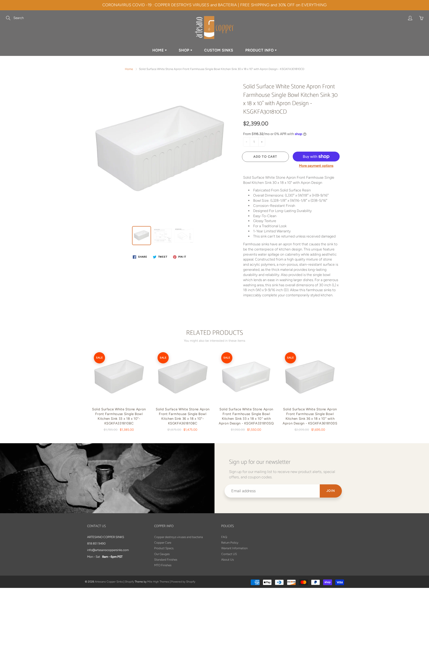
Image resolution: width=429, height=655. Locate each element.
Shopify (129, 581)
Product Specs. (164, 548)
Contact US (229, 554)
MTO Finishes (162, 565)
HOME (158, 50)
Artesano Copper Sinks (109, 581)
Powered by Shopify (183, 581)
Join (330, 491)
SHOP (184, 50)
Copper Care (162, 542)
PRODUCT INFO (260, 50)
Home (129, 69)
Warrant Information (234, 548)
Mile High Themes (158, 581)
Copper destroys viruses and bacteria (178, 537)
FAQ (224, 537)
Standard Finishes (165, 559)
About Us (227, 559)
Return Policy (229, 542)
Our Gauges (162, 554)
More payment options (316, 166)
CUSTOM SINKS (218, 50)
